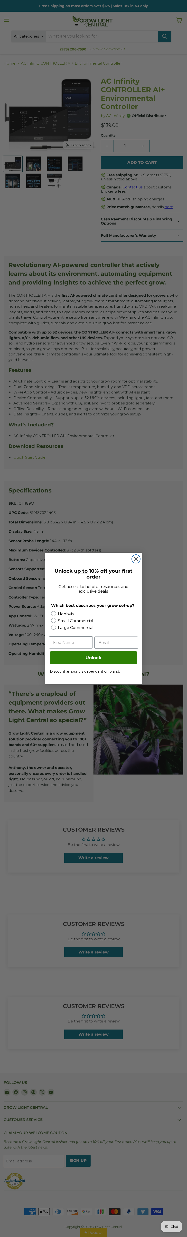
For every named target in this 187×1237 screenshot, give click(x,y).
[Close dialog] (136, 559)
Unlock (93, 657)
